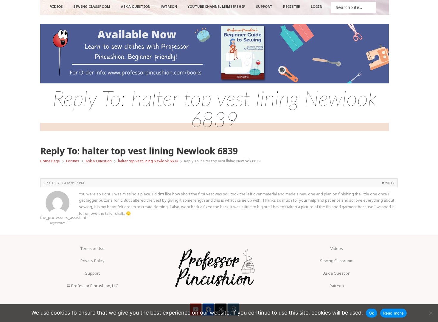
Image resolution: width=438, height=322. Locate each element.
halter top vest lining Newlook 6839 (148, 161)
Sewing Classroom (336, 260)
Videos (336, 248)
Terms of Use (92, 248)
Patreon (337, 285)
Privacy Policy (92, 260)
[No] (431, 313)
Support (92, 273)
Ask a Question (336, 273)
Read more (393, 313)
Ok (371, 313)
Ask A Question (99, 161)
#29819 (388, 183)
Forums (72, 161)
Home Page (50, 161)
